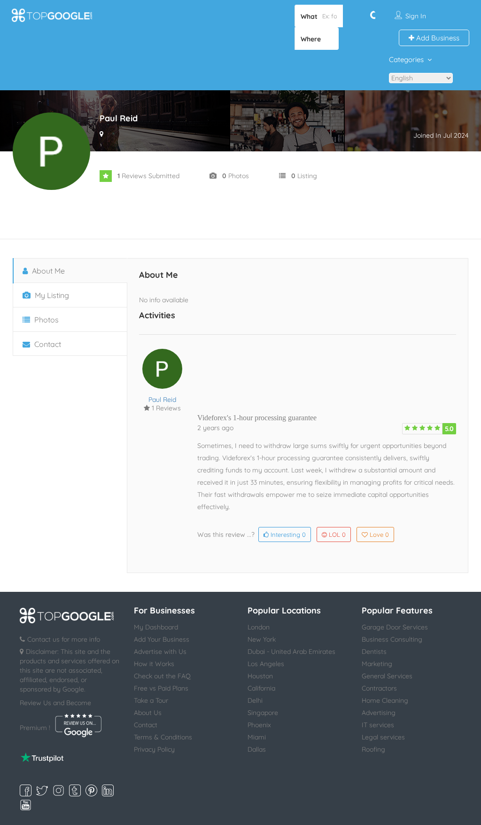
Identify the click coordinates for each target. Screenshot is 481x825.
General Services (387, 676)
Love (379, 534)
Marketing (377, 664)
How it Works (154, 664)
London (259, 627)
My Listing (51, 295)
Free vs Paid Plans (161, 688)
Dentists (374, 651)
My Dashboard (156, 627)
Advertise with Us (160, 651)
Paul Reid (162, 399)
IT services (378, 725)
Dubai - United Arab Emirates (291, 651)
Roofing (373, 749)
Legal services (383, 737)
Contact (46, 344)
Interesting (287, 534)
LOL (337, 534)
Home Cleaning (385, 700)
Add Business (436, 37)
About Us (148, 712)
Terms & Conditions (163, 737)
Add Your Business (161, 639)
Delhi (255, 700)
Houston (260, 676)
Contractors (379, 688)
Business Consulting (392, 639)
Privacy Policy (154, 749)
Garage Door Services (395, 627)
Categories (406, 59)
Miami (257, 737)
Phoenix (259, 725)
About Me (47, 270)
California (261, 688)
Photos (45, 319)
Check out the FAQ (162, 676)
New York (262, 639)
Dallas (257, 749)
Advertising (379, 712)
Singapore (263, 712)
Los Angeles (266, 664)
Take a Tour (151, 700)
